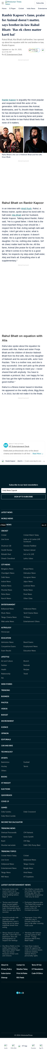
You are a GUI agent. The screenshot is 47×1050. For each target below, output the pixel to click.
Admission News (7, 642)
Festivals (27, 665)
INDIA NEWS (6, 525)
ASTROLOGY (6, 628)
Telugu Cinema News (9, 617)
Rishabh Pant (6, 554)
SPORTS (4, 758)
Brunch (26, 661)
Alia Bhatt (16, 215)
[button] (2, 3)
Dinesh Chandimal (8, 558)
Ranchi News (6, 598)
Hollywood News (30, 609)
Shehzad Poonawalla (8, 833)
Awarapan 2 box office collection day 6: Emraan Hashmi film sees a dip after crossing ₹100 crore (34, 921)
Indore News (6, 582)
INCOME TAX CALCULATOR (12, 822)
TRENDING (5, 690)
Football (26, 762)
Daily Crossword (30, 812)
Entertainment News (9, 868)
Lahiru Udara (28, 558)
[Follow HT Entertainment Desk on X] (25, 54)
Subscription (6, 973)
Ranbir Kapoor (9, 100)
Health (3, 669)
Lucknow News (29, 586)
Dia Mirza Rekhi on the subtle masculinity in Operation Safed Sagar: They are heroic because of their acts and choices (11, 951)
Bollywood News (7, 609)
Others (3, 771)
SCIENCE (4, 727)
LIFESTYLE (5, 657)
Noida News (28, 590)
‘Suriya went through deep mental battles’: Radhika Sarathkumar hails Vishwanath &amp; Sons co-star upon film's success (11, 907)
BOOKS (4, 777)
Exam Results (6, 651)
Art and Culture (7, 661)
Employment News (31, 646)
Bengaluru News (7, 569)
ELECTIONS (5, 789)
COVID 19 (5, 801)
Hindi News (28, 872)
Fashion (4, 665)
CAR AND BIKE (7, 746)
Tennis (26, 766)
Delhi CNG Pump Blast (32, 845)
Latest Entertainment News (16, 885)
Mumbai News (6, 590)
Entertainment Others (32, 621)
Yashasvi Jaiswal (29, 550)
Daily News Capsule (9, 490)
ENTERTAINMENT (8, 605)
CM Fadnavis (28, 833)
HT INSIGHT (6, 783)
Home (4, 8)
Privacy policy (6, 969)
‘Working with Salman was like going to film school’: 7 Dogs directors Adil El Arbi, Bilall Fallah (33, 936)
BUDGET (4, 715)
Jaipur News (28, 582)
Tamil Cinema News (31, 613)
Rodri (3, 841)
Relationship (5, 674)
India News (31, 8)
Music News (5, 613)
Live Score (5, 539)
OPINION (5, 733)
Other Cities (28, 598)
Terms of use (36, 965)
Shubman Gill (6, 546)
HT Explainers (29, 877)
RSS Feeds (20, 978)
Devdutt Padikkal (30, 546)
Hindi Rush (26, 208)
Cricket (21, 8)
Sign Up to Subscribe (23, 497)
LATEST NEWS (6, 512)
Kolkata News (6, 586)
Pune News (28, 594)
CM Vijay (27, 841)
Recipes (26, 669)
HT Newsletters (37, 969)
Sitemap (4, 978)
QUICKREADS (6, 795)
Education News (30, 651)
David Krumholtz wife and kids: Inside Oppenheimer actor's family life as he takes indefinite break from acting (10, 922)
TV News (27, 617)
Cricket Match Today (31, 535)
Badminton (5, 762)
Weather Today (22, 969)
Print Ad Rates (22, 973)
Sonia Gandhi (28, 837)
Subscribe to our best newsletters (23, 485)
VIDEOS (4, 709)
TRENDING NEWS (8, 828)
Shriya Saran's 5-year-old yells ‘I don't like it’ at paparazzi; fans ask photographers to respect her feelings (11, 936)
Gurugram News (30, 577)
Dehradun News (30, 573)
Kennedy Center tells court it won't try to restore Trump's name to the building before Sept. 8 (10, 893)
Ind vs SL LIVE (29, 554)
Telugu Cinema (29, 864)
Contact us (21, 965)
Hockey (4, 766)
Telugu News (6, 872)
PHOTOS (4, 703)
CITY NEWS (5, 565)
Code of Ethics (37, 973)
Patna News (5, 594)
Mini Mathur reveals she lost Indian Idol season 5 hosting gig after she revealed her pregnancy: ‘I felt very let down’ (34, 893)
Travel (26, 674)
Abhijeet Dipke (6, 837)
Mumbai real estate (8, 845)
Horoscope (5, 632)
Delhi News (5, 577)
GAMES (4, 808)
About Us (4, 965)
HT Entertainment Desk (13, 54)
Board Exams (28, 642)
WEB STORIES (6, 684)
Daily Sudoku (6, 812)
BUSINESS (5, 696)
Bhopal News (28, 569)
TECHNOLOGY (7, 752)
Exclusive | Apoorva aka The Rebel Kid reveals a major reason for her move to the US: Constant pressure (34, 906)
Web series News (7, 621)
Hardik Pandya (6, 550)
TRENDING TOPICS (8, 851)
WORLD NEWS (7, 519)
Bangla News (28, 868)
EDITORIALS (6, 739)
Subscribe (40, 3)
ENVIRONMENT (7, 721)
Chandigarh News (7, 573)
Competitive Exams (8, 646)
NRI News (5, 877)
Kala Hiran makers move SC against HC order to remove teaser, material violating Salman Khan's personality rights (34, 951)
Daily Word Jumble (8, 816)
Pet (2, 678)
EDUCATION (6, 638)
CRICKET (4, 531)
